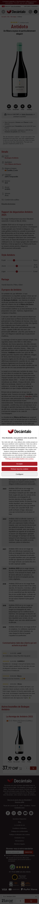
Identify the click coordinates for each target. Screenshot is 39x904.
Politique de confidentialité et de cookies (20, 459)
